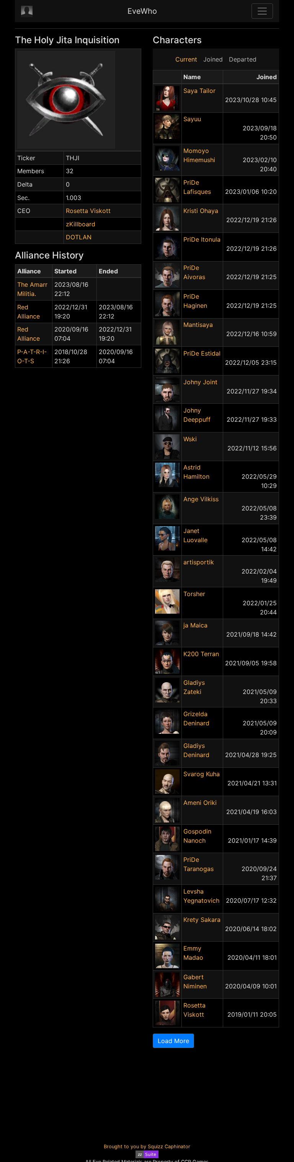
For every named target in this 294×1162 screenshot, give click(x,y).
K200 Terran (201, 654)
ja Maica (195, 625)
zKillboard (80, 224)
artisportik (198, 562)
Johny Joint (200, 382)
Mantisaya (198, 324)
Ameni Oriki (200, 802)
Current (186, 59)
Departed (242, 59)
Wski (190, 439)
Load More (173, 1041)
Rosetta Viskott (88, 211)
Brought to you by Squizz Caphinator (147, 1146)
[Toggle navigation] (262, 11)
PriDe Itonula (201, 239)
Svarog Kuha (201, 774)
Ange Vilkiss (201, 499)
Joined (213, 59)
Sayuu (192, 119)
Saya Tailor (199, 90)
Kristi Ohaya (200, 211)
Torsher (194, 594)
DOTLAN (78, 237)
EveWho (142, 11)
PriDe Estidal (201, 353)
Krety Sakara (201, 919)
